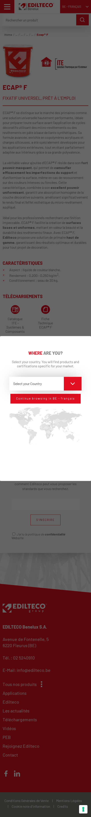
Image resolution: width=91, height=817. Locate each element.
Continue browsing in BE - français (45, 398)
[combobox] (45, 384)
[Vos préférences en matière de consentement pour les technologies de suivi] (83, 809)
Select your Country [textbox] (27, 384)
